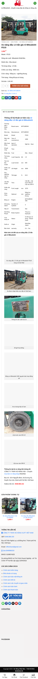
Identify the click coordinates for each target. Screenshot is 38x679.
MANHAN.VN (19, 671)
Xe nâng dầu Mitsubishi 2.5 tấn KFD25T (28, 516)
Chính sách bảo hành (10, 586)
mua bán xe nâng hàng (11, 474)
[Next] (36, 510)
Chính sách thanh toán (10, 589)
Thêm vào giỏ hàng (20, 86)
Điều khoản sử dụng (10, 573)
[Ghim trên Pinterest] (16, 97)
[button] (3, 3)
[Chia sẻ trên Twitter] (9, 97)
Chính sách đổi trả (9, 580)
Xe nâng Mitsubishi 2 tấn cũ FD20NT (10, 516)
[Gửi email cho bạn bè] (13, 97)
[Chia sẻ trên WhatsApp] (3, 97)
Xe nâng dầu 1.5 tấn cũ (10, 93)
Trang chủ (5, 42)
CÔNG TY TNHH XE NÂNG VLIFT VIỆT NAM (18, 533)
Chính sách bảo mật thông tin (13, 576)
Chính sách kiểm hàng (10, 570)
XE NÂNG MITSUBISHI (26, 42)
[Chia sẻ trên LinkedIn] (19, 97)
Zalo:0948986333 (8, 550)
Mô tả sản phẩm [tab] (8, 112)
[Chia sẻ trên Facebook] (6, 97)
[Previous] (2, 510)
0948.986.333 (9, 537)
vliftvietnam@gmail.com (13, 547)
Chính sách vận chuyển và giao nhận (15, 583)
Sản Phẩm (14, 42)
